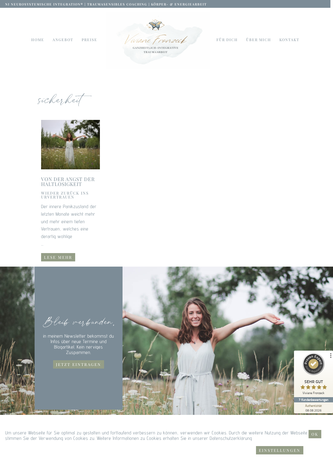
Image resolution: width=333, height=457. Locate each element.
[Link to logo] (158, 40)
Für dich (227, 40)
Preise (89, 40)
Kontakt (289, 40)
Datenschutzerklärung (231, 438)
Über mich (258, 40)
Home (37, 40)
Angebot (63, 40)
